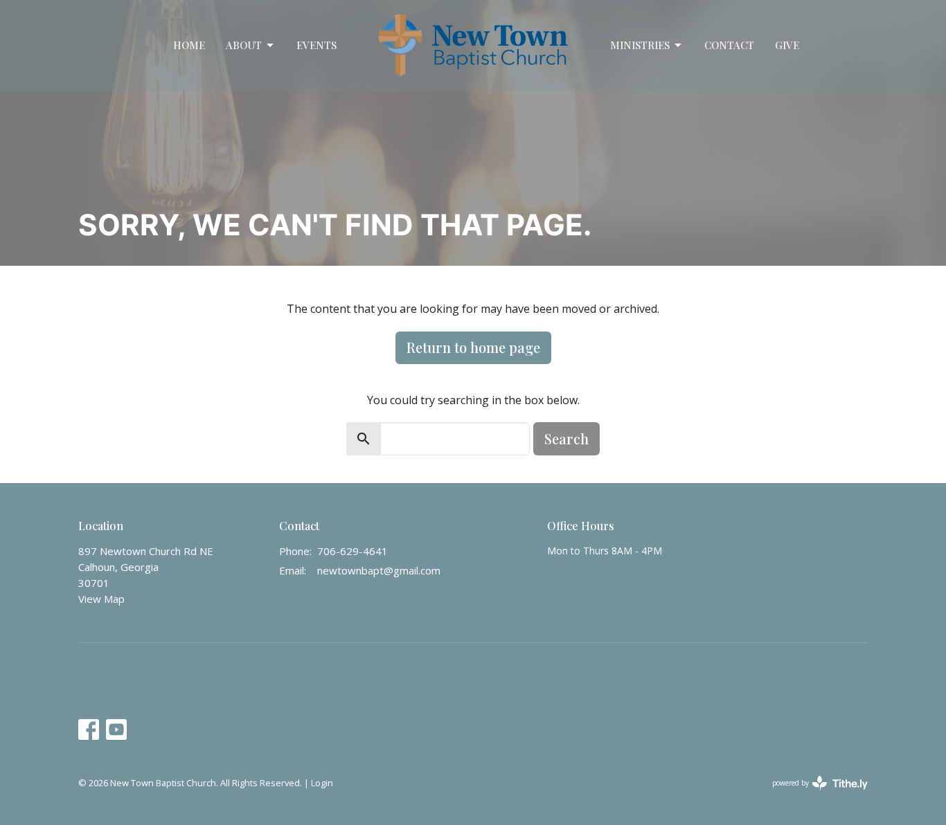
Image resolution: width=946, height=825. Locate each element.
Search (566, 438)
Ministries (640, 45)
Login (322, 783)
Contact (729, 45)
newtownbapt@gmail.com (378, 570)
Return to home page (473, 347)
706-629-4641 (352, 551)
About (244, 45)
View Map (101, 599)
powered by (812, 794)
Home (189, 45)
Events (316, 45)
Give (787, 45)
